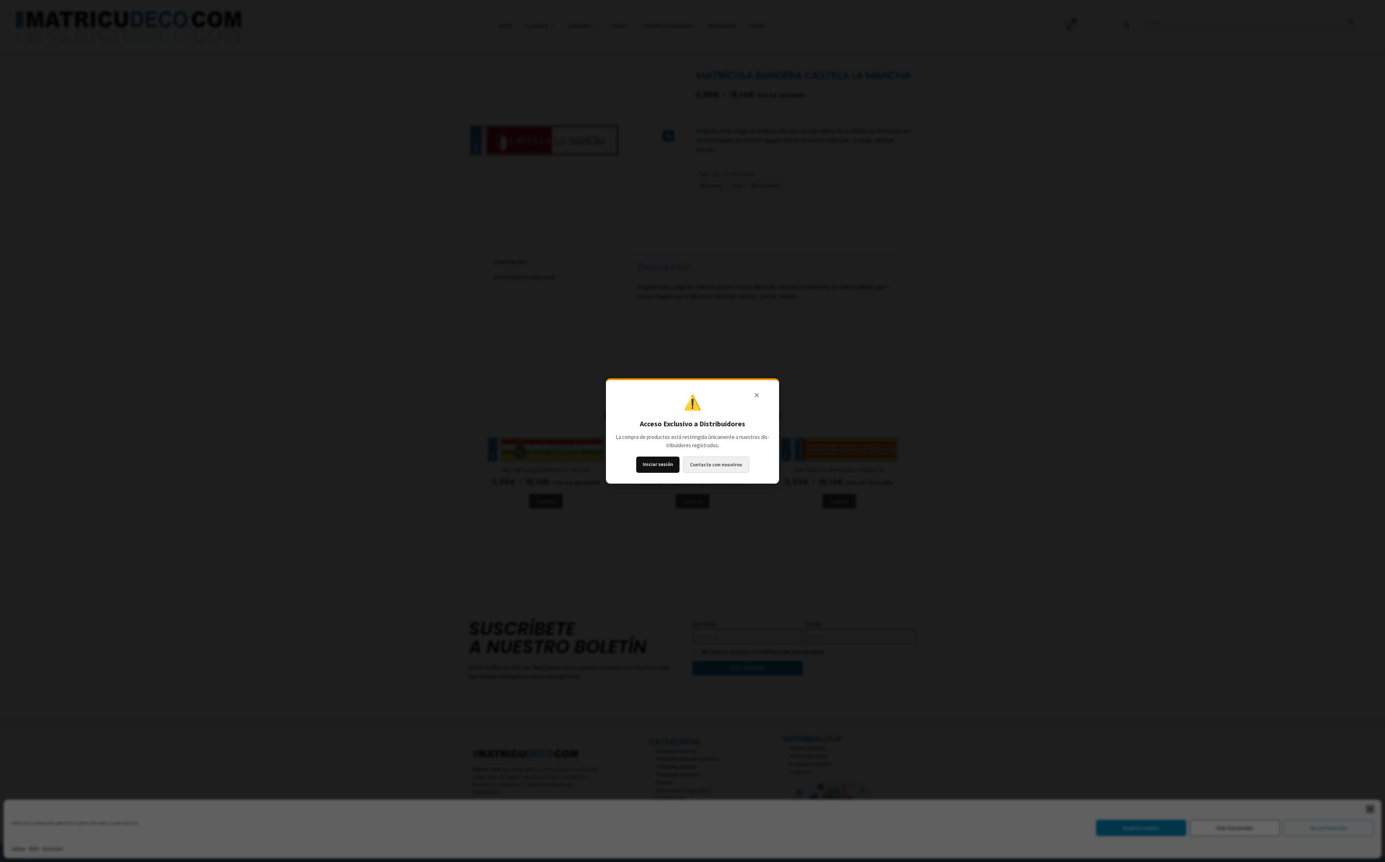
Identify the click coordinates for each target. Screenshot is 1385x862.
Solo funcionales (1235, 828)
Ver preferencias (1328, 828)
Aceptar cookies (1141, 828)
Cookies (18, 848)
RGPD (34, 848)
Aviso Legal (53, 848)
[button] (1370, 809)
